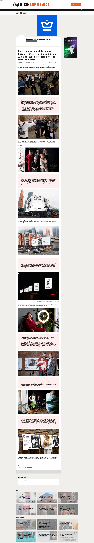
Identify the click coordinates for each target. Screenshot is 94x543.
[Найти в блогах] (76, 13)
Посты (19, 44)
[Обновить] (27, 477)
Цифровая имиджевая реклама (38, 39)
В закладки (29, 467)
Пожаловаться (34, 41)
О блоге (28, 44)
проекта (26, 455)
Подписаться (28, 41)
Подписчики (23, 44)
